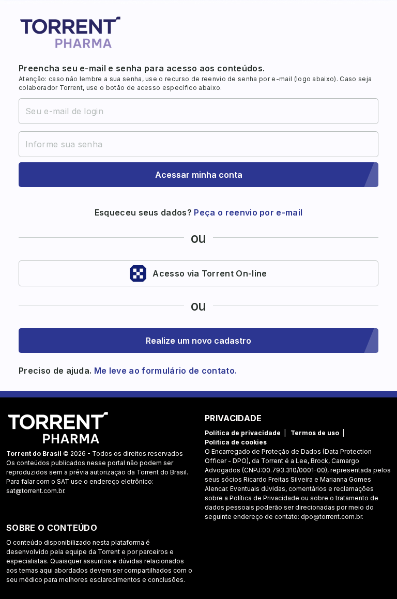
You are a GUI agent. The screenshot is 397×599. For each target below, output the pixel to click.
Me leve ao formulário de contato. (164, 370)
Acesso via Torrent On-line (209, 273)
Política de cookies (236, 442)
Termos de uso (315, 433)
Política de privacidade (243, 433)
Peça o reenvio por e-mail (248, 212)
